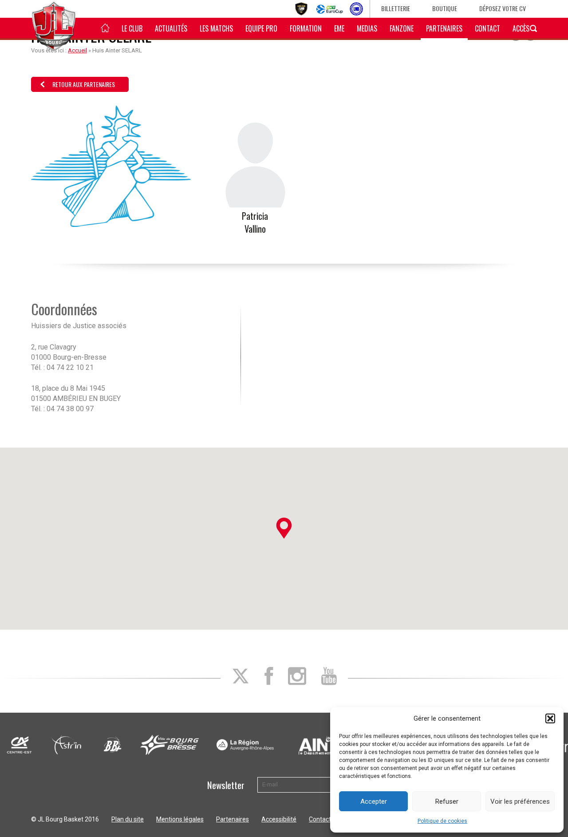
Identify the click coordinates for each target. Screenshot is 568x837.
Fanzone (402, 28)
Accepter (373, 801)
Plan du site (127, 819)
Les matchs (216, 28)
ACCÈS (521, 28)
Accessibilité (278, 819)
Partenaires (444, 28)
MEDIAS (367, 28)
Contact (487, 28)
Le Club (132, 28)
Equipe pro (261, 28)
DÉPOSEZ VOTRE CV (502, 8)
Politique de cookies (442, 821)
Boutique (444, 8)
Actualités (171, 28)
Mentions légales (180, 819)
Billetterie (395, 8)
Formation (306, 28)
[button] (550, 718)
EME (339, 28)
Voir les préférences (520, 801)
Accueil (77, 50)
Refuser (446, 801)
